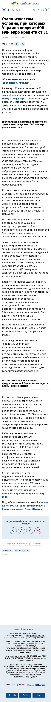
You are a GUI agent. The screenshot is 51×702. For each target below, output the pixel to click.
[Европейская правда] (25, 2)
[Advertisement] (25, 580)
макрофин (7, 551)
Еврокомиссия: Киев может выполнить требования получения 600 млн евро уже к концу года (25, 124)
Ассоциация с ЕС (22, 551)
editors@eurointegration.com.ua (33, 637)
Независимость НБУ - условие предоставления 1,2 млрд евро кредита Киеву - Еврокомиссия (25, 383)
